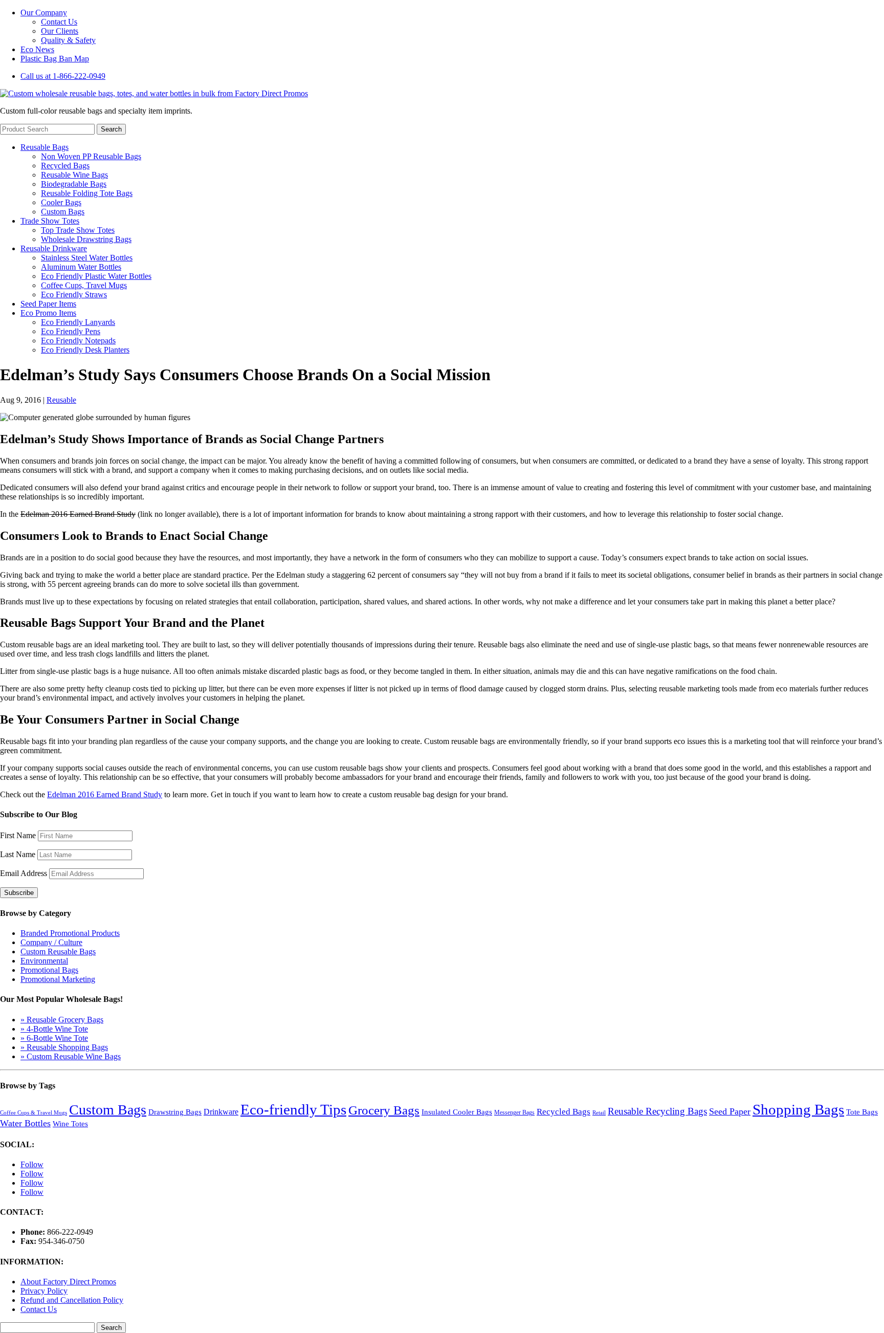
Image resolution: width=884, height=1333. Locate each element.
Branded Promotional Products (70, 933)
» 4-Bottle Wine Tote (54, 1028)
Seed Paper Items (48, 303)
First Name (18, 835)
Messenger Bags (514, 1112)
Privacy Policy (44, 1290)
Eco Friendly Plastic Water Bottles (96, 276)
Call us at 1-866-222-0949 (62, 76)
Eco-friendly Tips (293, 1109)
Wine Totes (70, 1124)
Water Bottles (25, 1123)
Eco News (37, 49)
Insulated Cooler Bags (457, 1112)
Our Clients (59, 31)
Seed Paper (729, 1111)
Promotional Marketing (57, 979)
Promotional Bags (49, 970)
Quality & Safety (68, 40)
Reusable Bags (44, 147)
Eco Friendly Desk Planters (85, 349)
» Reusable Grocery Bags (61, 1019)
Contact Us (59, 21)
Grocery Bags (383, 1110)
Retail (599, 1113)
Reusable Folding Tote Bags (86, 193)
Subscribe (19, 893)
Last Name (17, 854)
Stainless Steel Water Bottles (86, 257)
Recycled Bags (65, 165)
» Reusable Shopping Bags (64, 1047)
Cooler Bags (61, 202)
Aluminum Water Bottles (81, 267)
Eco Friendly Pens (70, 331)
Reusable (61, 400)
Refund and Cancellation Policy (71, 1300)
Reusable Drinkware (53, 248)
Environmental (44, 960)
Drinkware (221, 1112)
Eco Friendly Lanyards (78, 322)
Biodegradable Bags (73, 184)
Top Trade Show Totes (78, 230)
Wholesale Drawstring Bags (86, 239)
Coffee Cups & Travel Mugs (33, 1113)
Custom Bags (62, 211)
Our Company (43, 12)
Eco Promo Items (48, 313)
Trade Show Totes (49, 220)
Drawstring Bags (175, 1112)
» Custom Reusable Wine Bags (70, 1056)
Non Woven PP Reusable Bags (91, 156)
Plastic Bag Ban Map (54, 58)
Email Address (23, 873)
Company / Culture (51, 942)
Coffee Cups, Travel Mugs (84, 285)
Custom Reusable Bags (58, 951)
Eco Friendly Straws (74, 294)
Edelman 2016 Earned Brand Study (104, 794)
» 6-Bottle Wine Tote (54, 1038)
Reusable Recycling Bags (657, 1111)
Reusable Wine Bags (74, 174)
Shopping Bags (798, 1109)
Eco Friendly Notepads (78, 340)
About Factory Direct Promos (68, 1281)
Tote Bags (862, 1112)
